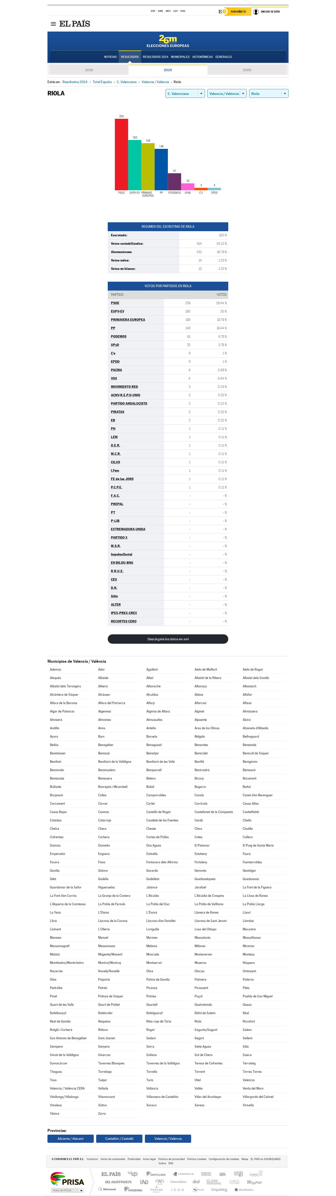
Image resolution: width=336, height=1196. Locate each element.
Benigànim (250, 761)
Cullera (248, 837)
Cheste (151, 829)
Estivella (152, 854)
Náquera (249, 963)
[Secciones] (53, 24)
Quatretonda (203, 1004)
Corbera (103, 837)
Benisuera (105, 778)
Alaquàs (55, 678)
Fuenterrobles (252, 862)
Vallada (103, 1088)
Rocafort (249, 1021)
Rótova (103, 1030)
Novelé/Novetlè (109, 971)
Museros (200, 963)
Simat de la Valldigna (64, 1055)
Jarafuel (200, 887)
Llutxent (55, 929)
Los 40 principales (134, 1174)
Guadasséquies (205, 879)
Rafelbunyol (58, 1013)
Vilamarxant (106, 1097)
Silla (246, 1046)
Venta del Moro (253, 1088)
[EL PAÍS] (75, 24)
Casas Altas (251, 803)
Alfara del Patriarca (111, 703)
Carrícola (201, 803)
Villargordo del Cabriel (258, 1097)
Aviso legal (149, 1159)
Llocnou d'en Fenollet (160, 921)
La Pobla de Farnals (111, 904)
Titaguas (56, 1072)
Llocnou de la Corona (112, 921)
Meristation (243, 1189)
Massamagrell (59, 946)
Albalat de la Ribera (208, 678)
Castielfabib (251, 812)
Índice (162, 1163)
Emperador (57, 854)
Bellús (54, 745)
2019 (89, 70)
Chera (102, 829)
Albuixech (249, 686)
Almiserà (56, 720)
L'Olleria (104, 929)
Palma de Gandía (158, 979)
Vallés (199, 1088)
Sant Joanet (106, 1038)
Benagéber (105, 745)
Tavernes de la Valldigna (163, 1063)
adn (236, 1174)
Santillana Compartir (183, 1174)
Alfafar (247, 694)
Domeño (104, 845)
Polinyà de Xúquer (110, 996)
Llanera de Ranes (207, 912)
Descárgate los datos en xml (168, 639)
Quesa (247, 1004)
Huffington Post (117, 1182)
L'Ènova (151, 912)
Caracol (254, 1174)
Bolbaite (55, 787)
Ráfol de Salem (205, 1013)
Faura (247, 854)
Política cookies (196, 1159)
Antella (151, 728)
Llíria (53, 921)
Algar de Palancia (62, 711)
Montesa (249, 954)
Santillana (157, 1174)
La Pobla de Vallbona (209, 904)
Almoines (104, 720)
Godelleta (152, 879)
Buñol (247, 787)
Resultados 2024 (155, 57)
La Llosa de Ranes (255, 896)
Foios (101, 862)
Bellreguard (251, 736)
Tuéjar (102, 1080)
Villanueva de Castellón (162, 1097)
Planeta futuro (232, 1182)
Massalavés (203, 937)
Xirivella (248, 1105)
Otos (53, 979)
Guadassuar (251, 879)
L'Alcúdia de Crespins (209, 896)
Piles (246, 988)
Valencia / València (168, 1139)
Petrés (102, 988)
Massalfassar (252, 937)
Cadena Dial (196, 1182)
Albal (149, 678)
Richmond (108, 1189)
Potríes (151, 996)
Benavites (201, 745)
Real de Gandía (60, 1021)
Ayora (54, 736)
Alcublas (152, 694)
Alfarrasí (200, 703)
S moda (198, 1189)
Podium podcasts (156, 1189)
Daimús (55, 845)
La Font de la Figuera (257, 887)
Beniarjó (104, 753)
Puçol (198, 996)
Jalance (151, 887)
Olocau (199, 971)
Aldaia (199, 694)
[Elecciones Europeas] (168, 41)
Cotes (198, 837)
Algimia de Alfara (158, 711)
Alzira (247, 720)
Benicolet (201, 753)
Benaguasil (154, 745)
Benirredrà (202, 770)
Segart (199, 1038)
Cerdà (199, 820)
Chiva (198, 829)
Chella (247, 820)
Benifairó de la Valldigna (114, 761)
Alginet (199, 711)
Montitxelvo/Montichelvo (67, 963)
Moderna (132, 1189)
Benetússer (58, 753)
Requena (104, 1021)
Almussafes (154, 720)
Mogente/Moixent (110, 954)
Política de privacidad (171, 1159)
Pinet (53, 996)
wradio (159, 1182)
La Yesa (55, 912)
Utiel (198, 1080)
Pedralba (56, 988)
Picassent (201, 988)
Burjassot (56, 795)
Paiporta (104, 979)
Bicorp (199, 778)
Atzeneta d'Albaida (255, 728)
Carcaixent (57, 803)
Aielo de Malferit (206, 669)
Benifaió (55, 761)
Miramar (249, 946)
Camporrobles (156, 795)
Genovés (200, 870)
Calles (102, 795)
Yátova (54, 1113)
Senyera (104, 1046)
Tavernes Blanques (111, 1063)
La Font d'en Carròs (63, 896)
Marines (151, 937)
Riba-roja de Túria (158, 1021)
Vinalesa (56, 1105)
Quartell (151, 1004)
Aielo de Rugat (253, 669)
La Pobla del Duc (158, 904)
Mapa (245, 1159)
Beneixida (249, 745)
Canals (199, 795)
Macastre (249, 929)
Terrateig (249, 1063)
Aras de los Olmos (207, 728)
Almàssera (250, 711)
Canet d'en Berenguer (258, 795)
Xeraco (151, 1105)
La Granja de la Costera (114, 896)
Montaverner (203, 954)
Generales (223, 57)
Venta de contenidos (112, 1159)
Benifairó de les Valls (160, 761)
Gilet (53, 879)
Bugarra (200, 787)
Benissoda (57, 778)
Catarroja (104, 820)
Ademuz (55, 669)
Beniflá (199, 761)
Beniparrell (154, 770)
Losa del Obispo (205, 929)
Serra (150, 1046)
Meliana (151, 946)
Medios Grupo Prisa (67, 1190)
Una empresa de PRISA (67, 1178)
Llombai (248, 921)
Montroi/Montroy (109, 963)
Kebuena (250, 1182)
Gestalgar (249, 870)
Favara (54, 862)
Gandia (55, 870)
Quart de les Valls (62, 1004)
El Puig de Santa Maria (258, 845)
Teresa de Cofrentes (209, 1063)
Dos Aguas (153, 845)
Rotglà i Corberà (61, 1030)
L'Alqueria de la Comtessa (68, 904)
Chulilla (248, 829)
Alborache (153, 686)
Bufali (150, 787)
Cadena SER (204, 1174)
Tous (53, 1080)
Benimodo (57, 770)
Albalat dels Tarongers (65, 686)
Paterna (248, 979)
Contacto (92, 1159)
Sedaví (151, 1038)
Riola (198, 1021)
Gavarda (152, 870)
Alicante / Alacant (71, 1139)
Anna (101, 728)
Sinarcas (104, 1055)
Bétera (151, 778)
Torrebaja (105, 1072)
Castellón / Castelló (119, 1139)
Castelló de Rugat (158, 812)
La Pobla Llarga (253, 904)
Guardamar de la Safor (65, 887)
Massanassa (106, 946)
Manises (55, 937)
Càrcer (103, 803)
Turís (149, 1080)
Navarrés (56, 971)
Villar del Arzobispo (208, 1097)
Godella (103, 879)
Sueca (247, 1055)
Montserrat (154, 963)
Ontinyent (249, 971)
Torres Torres (252, 1072)
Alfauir (247, 703)
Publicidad (134, 1159)
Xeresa (199, 1105)
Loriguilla (152, 929)
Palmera (200, 979)
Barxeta (151, 736)
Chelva (54, 829)
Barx (101, 736)
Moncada (152, 954)
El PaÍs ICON (177, 1189)
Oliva (149, 971)
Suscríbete (238, 11)
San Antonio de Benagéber (68, 1038)
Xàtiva (102, 1105)
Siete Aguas (203, 1046)
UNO (144, 1182)
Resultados (130, 57)
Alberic (103, 686)
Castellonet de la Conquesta (214, 812)
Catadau (55, 820)
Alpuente (201, 720)
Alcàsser (104, 694)
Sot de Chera (204, 1055)
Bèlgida (200, 736)
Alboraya (201, 686)
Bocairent (249, 778)
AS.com (220, 1174)
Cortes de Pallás (157, 837)
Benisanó (249, 770)
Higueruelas (106, 887)
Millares (200, 946)
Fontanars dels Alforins (162, 862)
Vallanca (152, 1088)
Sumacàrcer (58, 1063)
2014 (168, 70)
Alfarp (150, 703)
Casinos (103, 812)
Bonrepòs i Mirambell (112, 787)
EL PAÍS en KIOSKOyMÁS (265, 1159)
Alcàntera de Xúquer (64, 694)
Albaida (103, 678)
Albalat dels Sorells (256, 678)
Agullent (152, 669)
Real (246, 1013)
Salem (247, 1030)
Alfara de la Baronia (63, 703)
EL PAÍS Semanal (214, 1182)
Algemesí (104, 711)
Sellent (247, 1038)
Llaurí (247, 912)
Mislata (55, 954)
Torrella (151, 1072)
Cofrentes (56, 837)
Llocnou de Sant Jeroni (211, 921)
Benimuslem (106, 770)
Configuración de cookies (224, 1159)
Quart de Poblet (109, 1004)
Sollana (151, 1055)
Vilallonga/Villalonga (64, 1097)
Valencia (249, 1080)
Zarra (102, 1113)
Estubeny (201, 854)
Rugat (150, 1030)
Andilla (54, 728)
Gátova (103, 870)
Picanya (151, 988)
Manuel (103, 937)
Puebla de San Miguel (258, 996)
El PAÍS (111, 1174)
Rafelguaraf (154, 1013)
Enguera (104, 854)
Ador (101, 669)
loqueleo (220, 1189)
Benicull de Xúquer (256, 753)
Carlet (150, 803)
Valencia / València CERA (67, 1088)
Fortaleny (201, 862)
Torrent (200, 1072)
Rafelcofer (105, 1013)
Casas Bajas (58, 812)
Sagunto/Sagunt (206, 1030)
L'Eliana (103, 912)
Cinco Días (178, 1182)
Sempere (56, 1046)
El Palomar (202, 845)
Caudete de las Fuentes (162, 820)
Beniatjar (152, 753)
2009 (247, 70)
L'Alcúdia (152, 896)
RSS (170, 1163)
